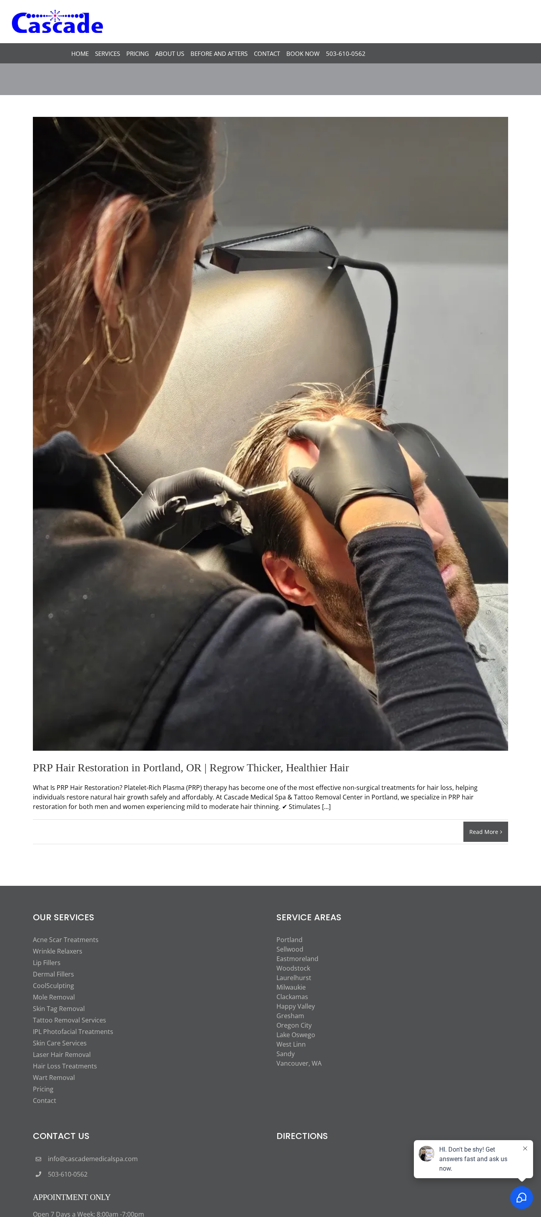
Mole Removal (54, 997)
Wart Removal (54, 1077)
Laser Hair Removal (62, 1054)
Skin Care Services (60, 1043)
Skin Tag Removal (59, 1008)
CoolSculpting (53, 985)
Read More (483, 831)
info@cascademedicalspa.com (93, 1158)
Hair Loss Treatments (65, 1066)
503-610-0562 (68, 1174)
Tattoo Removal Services (69, 1020)
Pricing (43, 1089)
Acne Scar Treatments (66, 939)
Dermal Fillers (53, 974)
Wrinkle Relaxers (57, 951)
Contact (44, 1100)
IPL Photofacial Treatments (73, 1031)
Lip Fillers (47, 962)
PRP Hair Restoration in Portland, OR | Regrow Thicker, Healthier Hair (191, 767)
